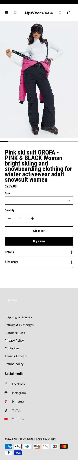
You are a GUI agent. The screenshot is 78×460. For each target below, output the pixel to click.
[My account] (60, 12)
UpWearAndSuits (23, 438)
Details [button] (9, 252)
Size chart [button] (11, 262)
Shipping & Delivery (18, 317)
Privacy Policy (14, 340)
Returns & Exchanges (19, 325)
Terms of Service (16, 356)
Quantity (9, 210)
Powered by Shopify (45, 438)
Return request (15, 333)
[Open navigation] (9, 12)
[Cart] (68, 12)
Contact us (12, 348)
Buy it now (39, 241)
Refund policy (14, 364)
